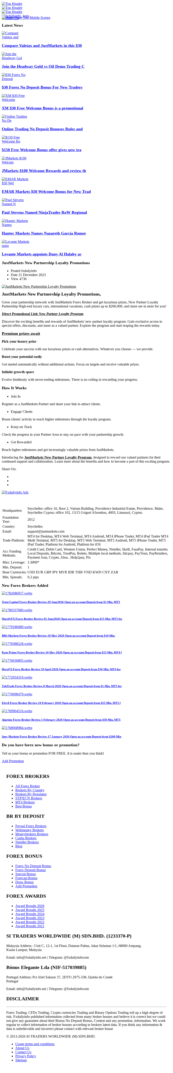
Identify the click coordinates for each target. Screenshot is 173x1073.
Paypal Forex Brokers (30, 826)
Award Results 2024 (29, 914)
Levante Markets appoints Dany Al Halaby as (41, 254)
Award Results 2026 (29, 906)
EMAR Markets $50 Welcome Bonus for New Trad (46, 191)
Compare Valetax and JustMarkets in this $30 (42, 45)
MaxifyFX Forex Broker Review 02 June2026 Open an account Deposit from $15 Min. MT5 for (62, 618)
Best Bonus (23, 806)
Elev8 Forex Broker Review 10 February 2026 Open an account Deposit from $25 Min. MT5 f (61, 703)
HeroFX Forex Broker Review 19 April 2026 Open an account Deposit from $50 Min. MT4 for (61, 669)
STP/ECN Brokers (28, 798)
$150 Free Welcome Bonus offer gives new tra (41, 150)
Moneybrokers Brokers (31, 834)
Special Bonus (25, 874)
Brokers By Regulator (31, 794)
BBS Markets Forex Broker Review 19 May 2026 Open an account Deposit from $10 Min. (58, 635)
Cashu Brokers (25, 838)
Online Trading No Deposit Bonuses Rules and (42, 129)
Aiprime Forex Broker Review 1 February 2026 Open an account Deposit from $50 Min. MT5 (61, 719)
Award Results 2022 (29, 922)
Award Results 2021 (29, 926)
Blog (18, 846)
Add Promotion (13, 761)
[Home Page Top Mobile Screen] (26, 18)
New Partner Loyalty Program (61, 314)
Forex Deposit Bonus (30, 870)
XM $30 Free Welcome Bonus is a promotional (42, 108)
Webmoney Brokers (29, 830)
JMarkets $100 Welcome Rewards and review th (44, 170)
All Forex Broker (27, 786)
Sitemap (21, 1060)
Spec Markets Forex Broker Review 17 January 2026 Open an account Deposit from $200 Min (61, 736)
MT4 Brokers (25, 802)
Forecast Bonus (26, 878)
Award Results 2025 (29, 910)
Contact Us (23, 1052)
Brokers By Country (29, 790)
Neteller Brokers (27, 842)
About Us (22, 1048)
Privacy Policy (25, 1056)
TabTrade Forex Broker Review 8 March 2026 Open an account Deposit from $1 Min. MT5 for (62, 686)
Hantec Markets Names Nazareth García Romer (44, 233)
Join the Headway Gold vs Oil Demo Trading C (43, 66)
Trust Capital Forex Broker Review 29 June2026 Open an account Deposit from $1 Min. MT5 (61, 602)
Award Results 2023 (29, 918)
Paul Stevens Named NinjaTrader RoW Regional (44, 212)
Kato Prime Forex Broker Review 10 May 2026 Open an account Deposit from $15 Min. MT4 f (62, 652)
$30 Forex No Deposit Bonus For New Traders (42, 87)
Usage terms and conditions (35, 1044)
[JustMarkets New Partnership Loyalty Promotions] (39, 286)
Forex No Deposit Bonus (33, 866)
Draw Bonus (24, 882)
